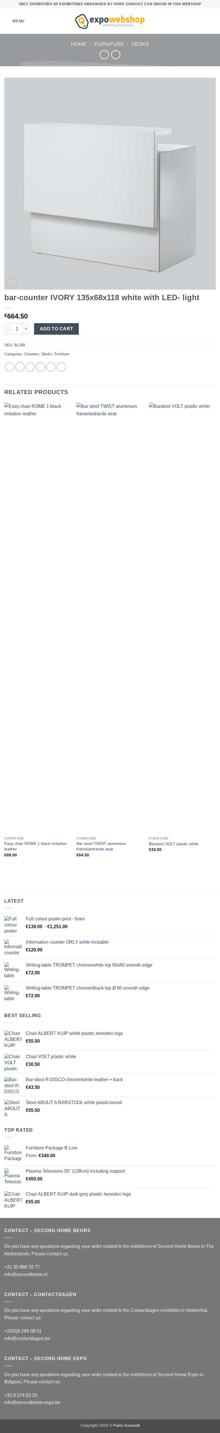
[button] (14, 21)
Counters (31, 354)
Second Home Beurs (179, 1246)
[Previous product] (115, 54)
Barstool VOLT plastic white (174, 843)
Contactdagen (145, 1310)
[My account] (203, 21)
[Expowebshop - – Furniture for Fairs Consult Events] (110, 21)
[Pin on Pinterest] (51, 367)
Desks (140, 44)
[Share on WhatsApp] (9, 367)
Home (79, 44)
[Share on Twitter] (30, 367)
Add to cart (56, 328)
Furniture (109, 44)
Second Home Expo (178, 1374)
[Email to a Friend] (40, 367)
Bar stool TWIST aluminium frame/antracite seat (101, 846)
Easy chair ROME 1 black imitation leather (35, 846)
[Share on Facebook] (20, 367)
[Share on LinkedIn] (61, 367)
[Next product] (104, 54)
